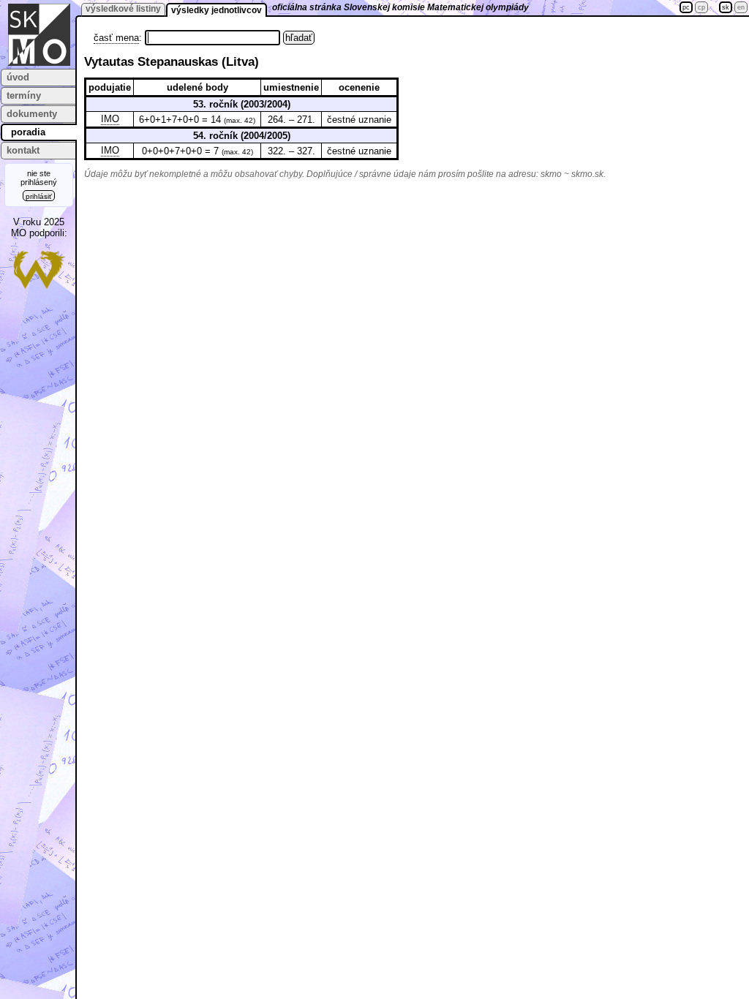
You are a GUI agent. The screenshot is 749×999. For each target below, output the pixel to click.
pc (686, 7)
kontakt (23, 150)
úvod (18, 77)
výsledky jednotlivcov (216, 10)
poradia (28, 132)
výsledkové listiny (123, 9)
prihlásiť (39, 196)
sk (725, 7)
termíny (24, 95)
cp (701, 7)
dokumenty (32, 113)
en (741, 7)
